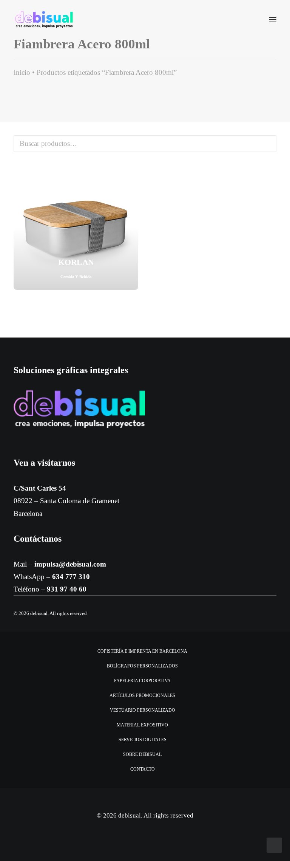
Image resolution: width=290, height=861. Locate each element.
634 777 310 (71, 577)
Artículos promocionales (142, 695)
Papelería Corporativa (142, 680)
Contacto (142, 769)
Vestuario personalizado (142, 710)
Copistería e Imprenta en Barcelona (142, 651)
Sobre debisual (142, 754)
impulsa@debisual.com (70, 564)
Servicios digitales (143, 739)
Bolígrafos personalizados (142, 666)
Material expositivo (142, 725)
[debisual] (44, 19)
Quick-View (129, 174)
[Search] (250, 19)
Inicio (22, 72)
